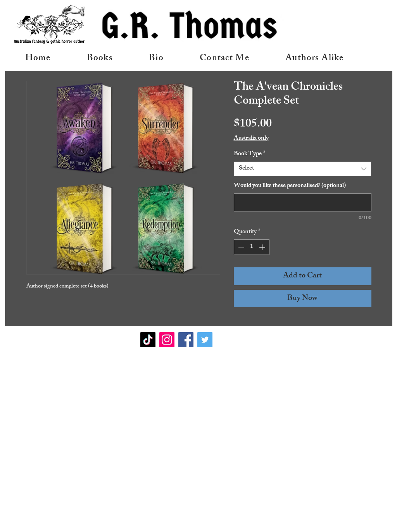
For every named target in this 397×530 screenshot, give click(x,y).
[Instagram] (166, 339)
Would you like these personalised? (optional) (290, 186)
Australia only (251, 139)
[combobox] (302, 168)
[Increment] (262, 247)
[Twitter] (204, 339)
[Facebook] (185, 339)
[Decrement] (240, 247)
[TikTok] (147, 339)
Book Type (249, 154)
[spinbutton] (251, 247)
